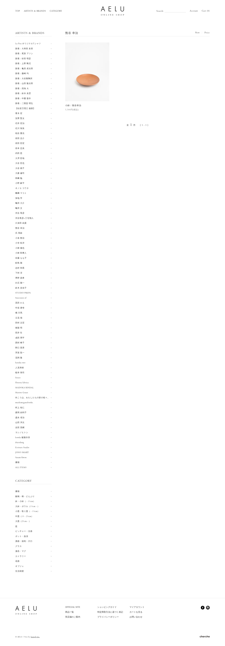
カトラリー (20, 556)
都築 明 (18, 328)
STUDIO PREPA (23, 293)
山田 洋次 (19, 422)
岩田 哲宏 (19, 143)
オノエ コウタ (22, 188)
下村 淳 (18, 273)
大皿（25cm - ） (23, 521)
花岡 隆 (18, 358)
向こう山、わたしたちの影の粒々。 (32, 397)
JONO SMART (22, 452)
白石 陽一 (19, 283)
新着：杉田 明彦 (23, 58)
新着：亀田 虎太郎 (24, 68)
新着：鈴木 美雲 (23, 93)
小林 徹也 (19, 248)
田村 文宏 (19, 323)
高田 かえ (19, 303)
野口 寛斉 (19, 348)
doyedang (19, 442)
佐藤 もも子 (21, 258)
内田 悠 (18, 153)
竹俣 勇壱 (19, 308)
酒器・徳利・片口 (23, 541)
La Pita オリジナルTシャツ (28, 43)
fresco (18, 377)
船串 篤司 (19, 372)
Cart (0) (206, 11)
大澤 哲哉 (19, 158)
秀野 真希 (19, 278)
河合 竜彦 (19, 213)
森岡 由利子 (21, 412)
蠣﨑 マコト (21, 193)
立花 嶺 (18, 318)
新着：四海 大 (22, 88)
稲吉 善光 (19, 133)
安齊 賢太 (19, 118)
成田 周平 (19, 338)
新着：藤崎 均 (22, 73)
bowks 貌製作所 (22, 437)
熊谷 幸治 (19, 228)
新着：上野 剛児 (23, 63)
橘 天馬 (18, 313)
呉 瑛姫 (18, 233)
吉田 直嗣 (19, 427)
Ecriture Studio (22, 447)
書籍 (17, 462)
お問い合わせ (135, 617)
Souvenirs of (20, 298)
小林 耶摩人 (21, 253)
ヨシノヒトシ (21, 432)
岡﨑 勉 (18, 178)
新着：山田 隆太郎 (24, 83)
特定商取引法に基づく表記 (110, 612)
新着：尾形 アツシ (24, 53)
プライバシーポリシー (108, 617)
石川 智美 (19, 128)
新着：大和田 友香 (24, 48)
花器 (17, 561)
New (197, 32)
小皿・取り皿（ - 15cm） (27, 511)
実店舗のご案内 (72, 617)
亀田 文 (18, 208)
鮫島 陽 (18, 263)
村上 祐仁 (19, 407)
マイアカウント (136, 607)
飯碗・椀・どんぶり (25, 496)
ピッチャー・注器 (23, 531)
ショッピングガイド (107, 607)
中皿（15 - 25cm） (24, 516)
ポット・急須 (21, 536)
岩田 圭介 (19, 138)
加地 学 (18, 198)
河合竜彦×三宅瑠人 (24, 218)
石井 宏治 (19, 123)
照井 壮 (18, 333)
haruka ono (20, 362)
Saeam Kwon (21, 457)
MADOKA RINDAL (24, 387)
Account (194, 11)
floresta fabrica (22, 382)
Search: (160, 11)
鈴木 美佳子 (21, 288)
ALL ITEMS (20, 467)
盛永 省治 (19, 417)
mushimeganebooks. (24, 402)
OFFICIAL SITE (72, 607)
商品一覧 (69, 612)
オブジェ (19, 566)
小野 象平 (19, 183)
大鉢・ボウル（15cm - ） (27, 506)
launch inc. (35, 637)
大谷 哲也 (19, 163)
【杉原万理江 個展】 (25, 108)
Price (207, 32)
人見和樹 (19, 367)
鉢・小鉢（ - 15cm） (25, 501)
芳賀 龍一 (19, 352)
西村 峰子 (19, 342)
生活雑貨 (19, 571)
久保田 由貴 (21, 223)
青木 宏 (18, 113)
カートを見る (135, 612)
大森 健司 (19, 173)
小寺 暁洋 (19, 243)
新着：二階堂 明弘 (24, 103)
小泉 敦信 (19, 238)
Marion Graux (21, 392)
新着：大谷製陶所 (23, 78)
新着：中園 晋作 (23, 98)
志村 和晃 (19, 268)
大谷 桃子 (19, 168)
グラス (18, 546)
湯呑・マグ (20, 551)
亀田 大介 (19, 203)
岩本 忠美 (19, 148)
